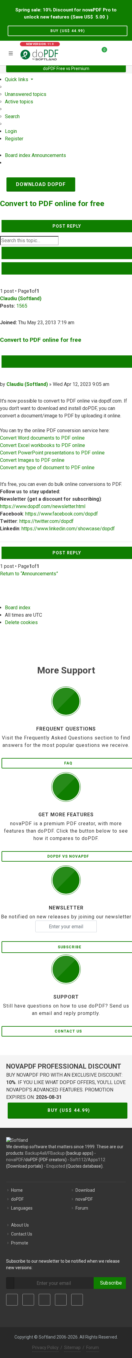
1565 (21, 306)
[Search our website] (125, 52)
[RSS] (77, 1300)
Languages (22, 1208)
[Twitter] (28, 1300)
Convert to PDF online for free (52, 203)
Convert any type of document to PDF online (47, 467)
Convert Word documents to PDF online (42, 438)
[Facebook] (12, 1300)
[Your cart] (101, 52)
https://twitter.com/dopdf (46, 521)
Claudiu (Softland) (20, 298)
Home (17, 1190)
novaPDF (14, 1159)
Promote (19, 1242)
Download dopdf (41, 184)
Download (85, 1190)
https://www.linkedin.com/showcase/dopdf (68, 529)
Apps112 (96, 1159)
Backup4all (35, 1153)
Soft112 (78, 1159)
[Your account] (114, 52)
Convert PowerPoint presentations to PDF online (52, 453)
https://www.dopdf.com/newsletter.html (42, 506)
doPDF (17, 1199)
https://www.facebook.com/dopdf (61, 514)
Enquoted (55, 1166)
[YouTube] (61, 1300)
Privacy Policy (45, 1347)
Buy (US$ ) (67, 31)
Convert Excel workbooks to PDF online (42, 445)
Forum (82, 1208)
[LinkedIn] (44, 1300)
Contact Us (21, 1234)
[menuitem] (25, 94)
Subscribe (110, 1283)
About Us (20, 1225)
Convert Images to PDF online (32, 460)
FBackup (56, 1153)
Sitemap (72, 1347)
